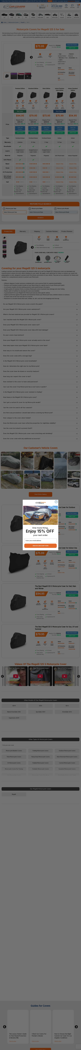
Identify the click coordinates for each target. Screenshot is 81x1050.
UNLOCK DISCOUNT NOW (40, 546)
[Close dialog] (56, 501)
